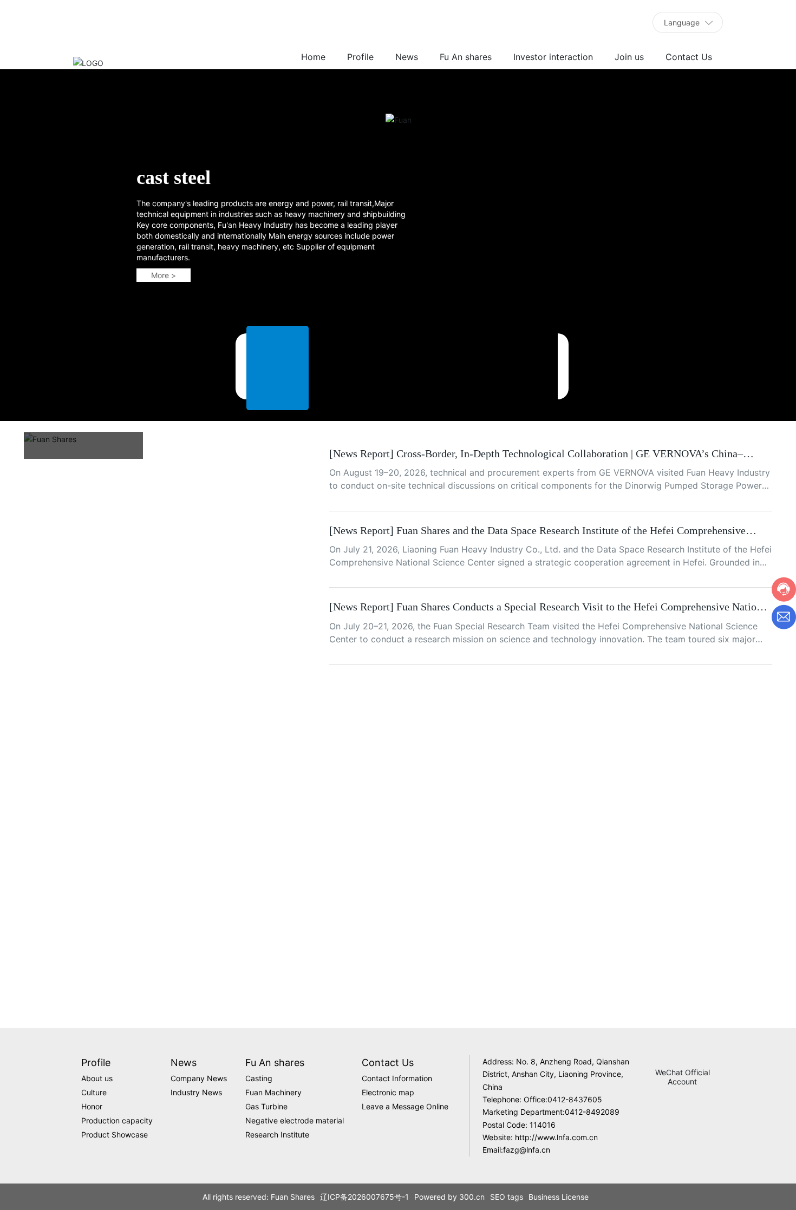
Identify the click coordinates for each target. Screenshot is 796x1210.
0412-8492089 (592, 1111)
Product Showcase (706, 942)
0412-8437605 (574, 1099)
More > (163, 314)
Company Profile (90, 941)
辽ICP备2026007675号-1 (364, 1196)
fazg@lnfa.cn (526, 1149)
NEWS (52, 466)
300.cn (472, 1196)
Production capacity (552, 941)
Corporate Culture (244, 941)
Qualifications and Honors (398, 941)
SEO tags (506, 1196)
